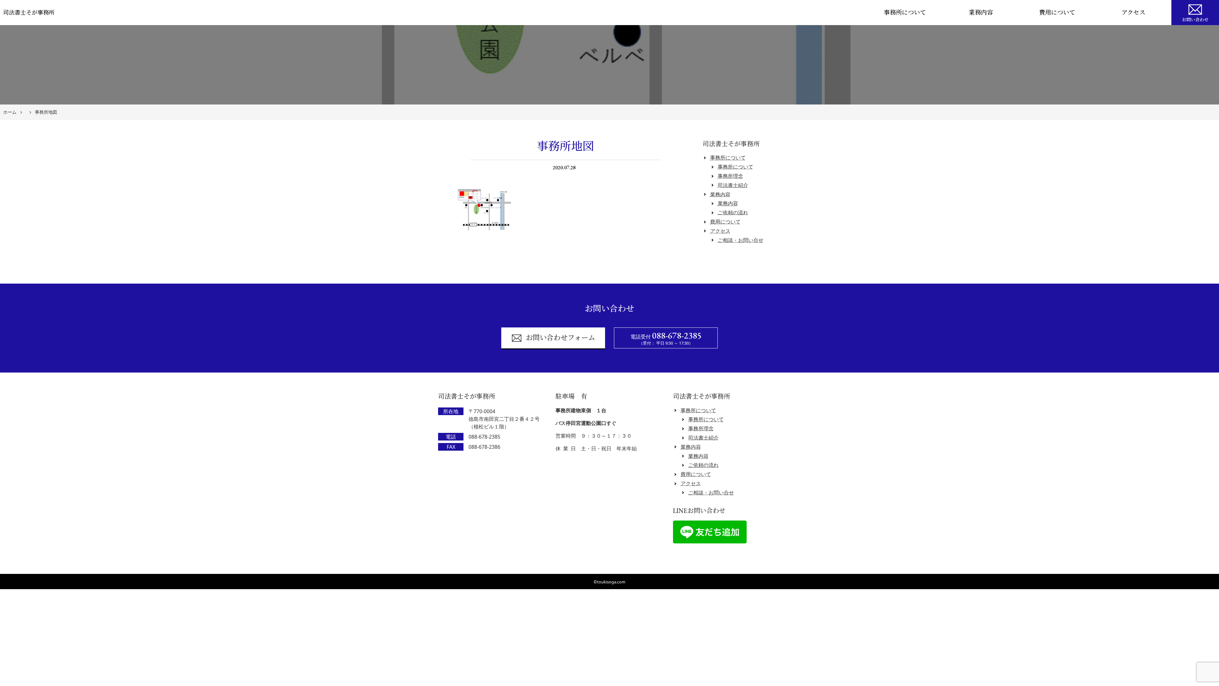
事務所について (905, 13)
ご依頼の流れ (733, 212)
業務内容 (981, 13)
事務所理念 (730, 175)
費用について (1057, 13)
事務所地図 (46, 112)
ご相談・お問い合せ (740, 240)
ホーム (10, 112)
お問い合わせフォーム (560, 337)
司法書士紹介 (733, 185)
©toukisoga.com (609, 582)
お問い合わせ (1195, 20)
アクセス (1133, 13)
